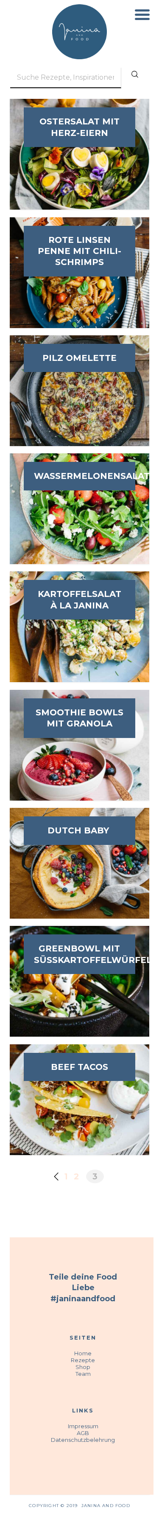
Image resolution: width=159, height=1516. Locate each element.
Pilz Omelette (79, 358)
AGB (83, 1433)
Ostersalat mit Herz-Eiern (79, 127)
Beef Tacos (79, 1067)
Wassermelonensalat (79, 476)
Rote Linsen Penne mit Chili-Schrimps (79, 251)
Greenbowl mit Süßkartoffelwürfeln (79, 954)
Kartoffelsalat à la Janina (79, 599)
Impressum (83, 1426)
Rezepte (83, 1360)
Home (83, 1353)
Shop (82, 1366)
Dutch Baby (79, 830)
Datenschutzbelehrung (83, 1439)
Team (83, 1373)
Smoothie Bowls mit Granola (79, 718)
